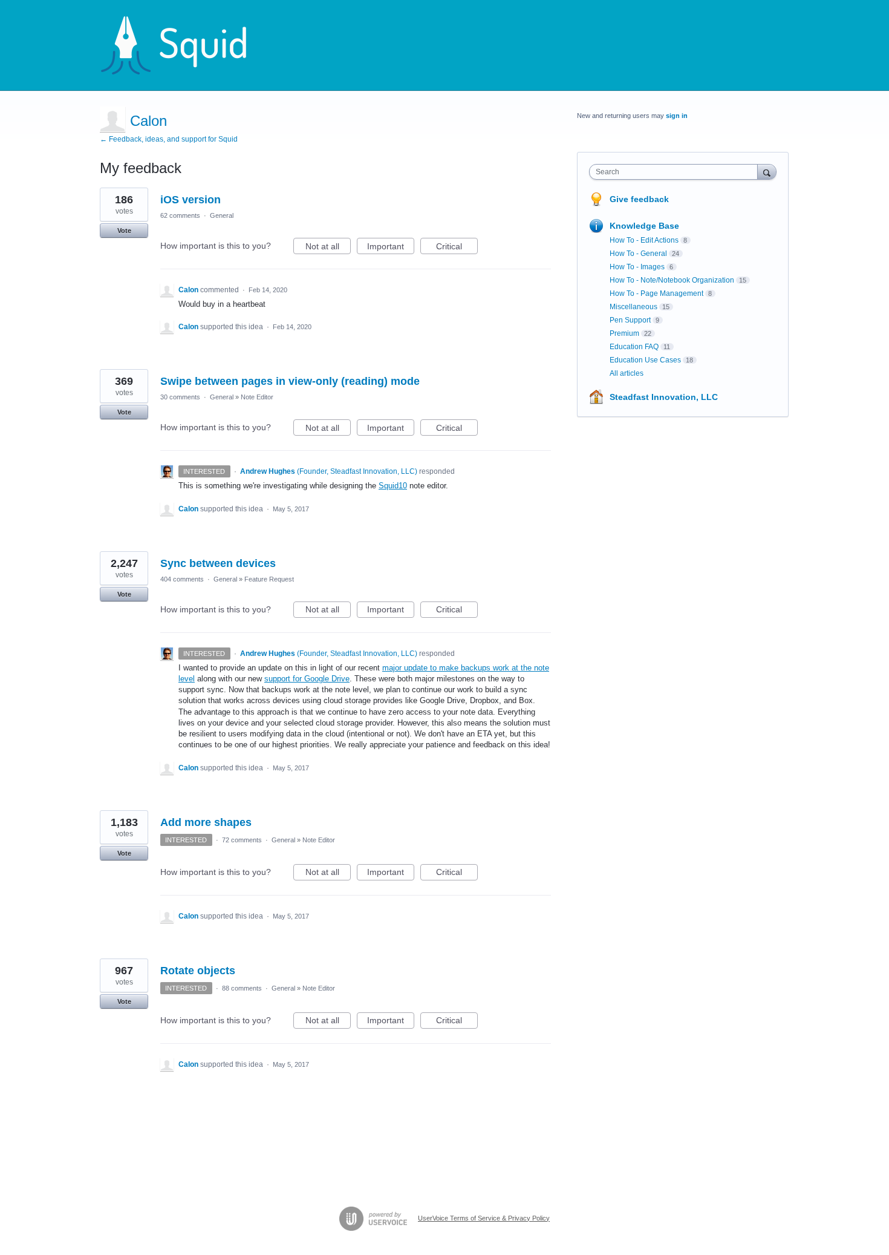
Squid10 (393, 485)
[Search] (767, 171)
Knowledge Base (644, 226)
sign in (677, 115)
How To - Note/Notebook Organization (672, 280)
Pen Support (630, 320)
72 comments (242, 840)
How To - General (638, 253)
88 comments (242, 988)
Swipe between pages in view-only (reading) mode (290, 381)
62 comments (180, 215)
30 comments (180, 397)
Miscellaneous (633, 307)
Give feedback (639, 199)
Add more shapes (206, 822)
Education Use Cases (645, 360)
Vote (124, 230)
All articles (626, 373)
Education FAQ (634, 346)
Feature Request (269, 579)
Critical (457, 247)
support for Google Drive (307, 678)
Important (390, 247)
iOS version (190, 200)
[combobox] (676, 172)
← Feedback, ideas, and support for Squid (169, 139)
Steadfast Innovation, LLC (664, 397)
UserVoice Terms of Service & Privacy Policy (484, 1218)
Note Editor (257, 397)
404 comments (182, 579)
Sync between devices (218, 563)
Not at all (328, 247)
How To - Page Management (656, 293)
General (221, 215)
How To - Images (637, 267)
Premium (624, 333)
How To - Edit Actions (644, 240)
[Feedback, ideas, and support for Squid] (185, 45)
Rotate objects (197, 971)
